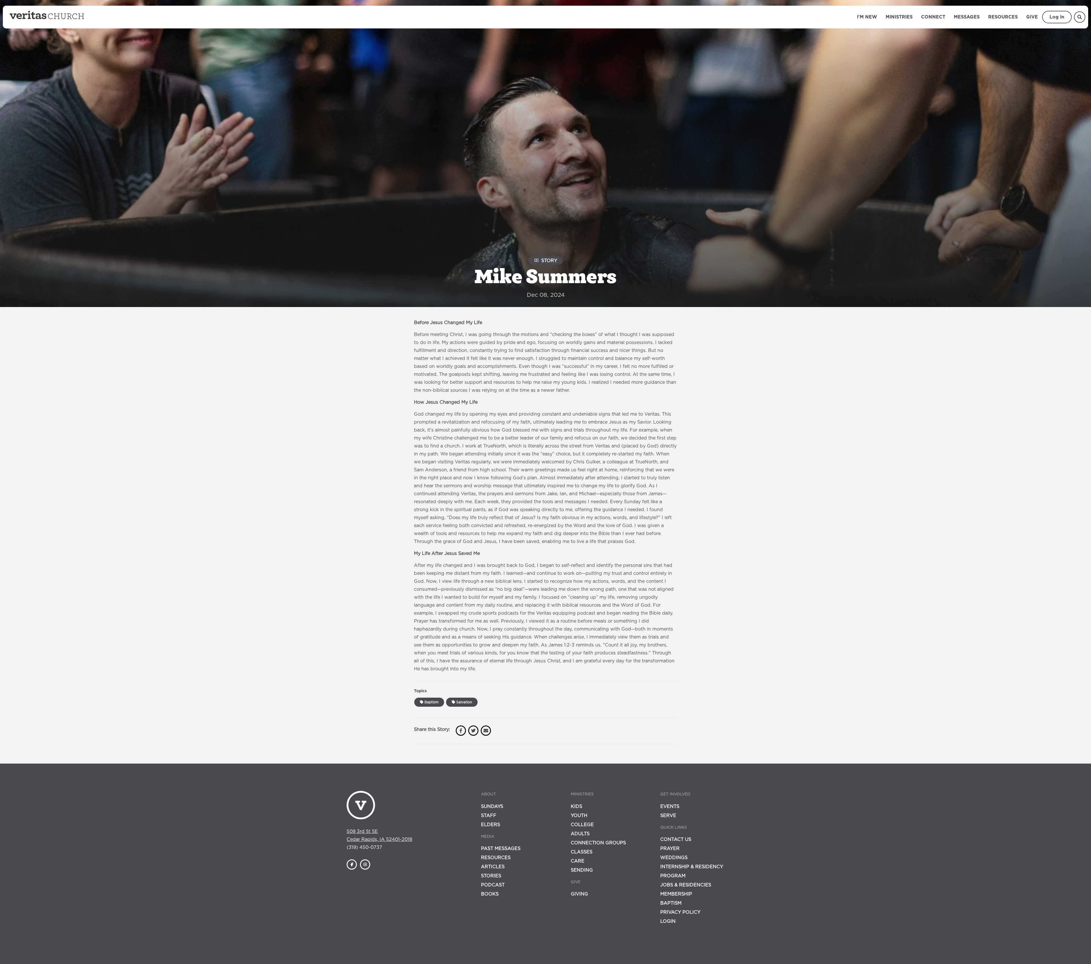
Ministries (899, 17)
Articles (493, 867)
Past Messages (500, 848)
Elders (490, 824)
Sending (582, 870)
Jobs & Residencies (685, 885)
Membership (676, 894)
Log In (1057, 17)
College (582, 824)
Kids (576, 806)
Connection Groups (598, 843)
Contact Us (675, 839)
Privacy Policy (680, 912)
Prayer (670, 848)
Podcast (493, 885)
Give (1032, 17)
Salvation (463, 702)
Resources (1003, 17)
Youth (579, 815)
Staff (488, 815)
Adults (580, 834)
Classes (581, 852)
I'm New (867, 17)
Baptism (430, 702)
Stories (491, 876)
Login (668, 921)
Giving (579, 894)
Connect (933, 17)
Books (490, 894)
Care (577, 861)
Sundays (492, 806)
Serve (668, 815)
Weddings (674, 857)
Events (669, 806)
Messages (967, 17)
